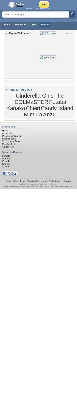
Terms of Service (27, 181)
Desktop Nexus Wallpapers (17, 5)
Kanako (15, 108)
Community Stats (11, 141)
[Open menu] (4, 5)
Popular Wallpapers (12, 136)
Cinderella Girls (35, 96)
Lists (33, 24)
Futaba (57, 102)
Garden (6, 158)
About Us (7, 133)
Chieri (33, 108)
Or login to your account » (37, 8)
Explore (19, 24)
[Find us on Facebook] (10, 174)
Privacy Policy (12, 181)
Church (5, 161)
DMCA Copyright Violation (60, 181)
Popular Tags (9, 138)
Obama (6, 164)
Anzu (49, 114)
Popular (44, 24)
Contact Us (8, 146)
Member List (8, 144)
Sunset (5, 166)
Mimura (33, 114)
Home (6, 24)
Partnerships (41, 181)
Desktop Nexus (33, 184)
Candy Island (57, 108)
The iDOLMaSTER (38, 99)
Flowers (6, 156)
